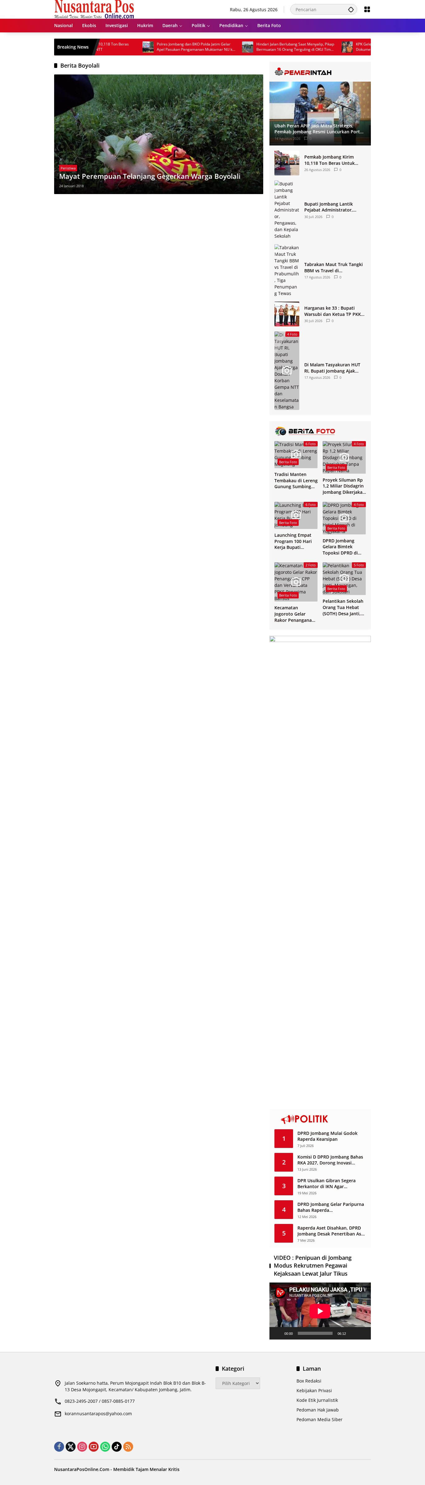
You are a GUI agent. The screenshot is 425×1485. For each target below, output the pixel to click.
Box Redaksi (309, 1381)
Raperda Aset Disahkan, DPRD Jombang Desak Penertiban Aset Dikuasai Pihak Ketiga (331, 1231)
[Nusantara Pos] (94, 9)
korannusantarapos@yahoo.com (98, 1413)
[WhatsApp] (105, 1447)
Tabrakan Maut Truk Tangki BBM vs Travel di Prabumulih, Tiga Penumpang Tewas (333, 267)
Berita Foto (288, 461)
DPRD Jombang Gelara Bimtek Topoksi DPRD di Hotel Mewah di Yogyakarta (340, 547)
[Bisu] (353, 1333)
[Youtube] (94, 1447)
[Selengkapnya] (320, 72)
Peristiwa (68, 168)
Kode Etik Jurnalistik (317, 1400)
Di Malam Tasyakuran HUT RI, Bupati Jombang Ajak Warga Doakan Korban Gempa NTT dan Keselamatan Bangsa (332, 368)
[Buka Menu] (367, 9)
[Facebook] (59, 1447)
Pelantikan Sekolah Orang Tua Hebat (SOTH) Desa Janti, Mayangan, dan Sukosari (343, 607)
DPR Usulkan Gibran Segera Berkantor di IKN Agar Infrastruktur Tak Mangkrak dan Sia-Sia (331, 1184)
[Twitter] (71, 1447)
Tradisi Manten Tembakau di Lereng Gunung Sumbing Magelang (296, 480)
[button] (351, 9)
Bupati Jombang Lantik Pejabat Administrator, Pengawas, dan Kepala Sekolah (328, 207)
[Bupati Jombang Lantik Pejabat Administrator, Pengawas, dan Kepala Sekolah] (286, 209)
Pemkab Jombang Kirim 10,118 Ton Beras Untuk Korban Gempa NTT (329, 160)
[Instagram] (82, 1447)
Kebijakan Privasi (314, 1390)
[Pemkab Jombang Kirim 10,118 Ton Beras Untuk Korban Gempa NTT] (286, 162)
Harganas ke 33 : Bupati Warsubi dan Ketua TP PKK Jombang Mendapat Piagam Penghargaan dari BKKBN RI (333, 311)
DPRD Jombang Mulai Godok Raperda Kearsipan (327, 1136)
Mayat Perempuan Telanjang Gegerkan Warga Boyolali (150, 176)
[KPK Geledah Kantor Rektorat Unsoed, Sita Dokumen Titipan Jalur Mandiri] (319, 47)
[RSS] (128, 1447)
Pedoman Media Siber (320, 1419)
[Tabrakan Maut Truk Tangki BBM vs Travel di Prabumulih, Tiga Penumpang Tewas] (286, 270)
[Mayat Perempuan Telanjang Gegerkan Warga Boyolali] (158, 134)
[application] (320, 1311)
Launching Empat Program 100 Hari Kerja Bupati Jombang (293, 541)
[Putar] (277, 1333)
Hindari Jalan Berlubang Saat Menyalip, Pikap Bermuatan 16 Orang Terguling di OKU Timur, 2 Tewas (267, 47)
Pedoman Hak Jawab (318, 1410)
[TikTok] (117, 1447)
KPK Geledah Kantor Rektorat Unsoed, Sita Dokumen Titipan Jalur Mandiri (364, 47)
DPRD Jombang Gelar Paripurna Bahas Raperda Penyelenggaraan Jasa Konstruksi (330, 1207)
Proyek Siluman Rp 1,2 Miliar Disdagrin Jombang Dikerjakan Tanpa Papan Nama (344, 486)
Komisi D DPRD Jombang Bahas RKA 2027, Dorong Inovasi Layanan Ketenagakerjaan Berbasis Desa (330, 1160)
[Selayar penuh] (363, 1333)
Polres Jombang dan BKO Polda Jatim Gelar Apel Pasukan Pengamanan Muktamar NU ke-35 (168, 47)
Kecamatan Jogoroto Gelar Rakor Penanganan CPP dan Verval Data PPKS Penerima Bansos (296, 614)
